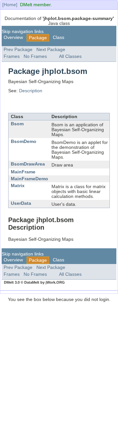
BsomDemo (23, 141)
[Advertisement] (59, 361)
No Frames (35, 56)
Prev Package (18, 49)
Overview (13, 37)
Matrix (18, 185)
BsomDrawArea (28, 164)
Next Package (50, 49)
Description (30, 90)
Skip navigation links (23, 31)
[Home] (9, 4)
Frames (12, 56)
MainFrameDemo (29, 178)
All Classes (70, 56)
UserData (21, 203)
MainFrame (23, 171)
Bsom (17, 123)
